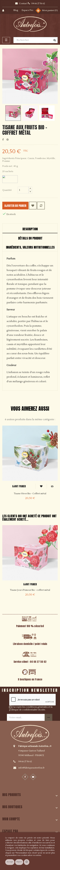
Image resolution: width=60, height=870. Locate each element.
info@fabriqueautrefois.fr (31, 767)
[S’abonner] (48, 717)
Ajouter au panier (15, 206)
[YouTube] (33, 777)
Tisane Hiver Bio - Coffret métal (30, 493)
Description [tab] (30, 229)
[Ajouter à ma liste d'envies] (33, 205)
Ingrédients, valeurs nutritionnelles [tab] (30, 247)
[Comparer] (41, 205)
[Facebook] (25, 777)
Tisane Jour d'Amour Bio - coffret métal (30, 590)
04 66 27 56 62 (25, 761)
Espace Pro (27, 10)
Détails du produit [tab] (30, 238)
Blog (15, 10)
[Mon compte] (5, 10)
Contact (23, 3)
